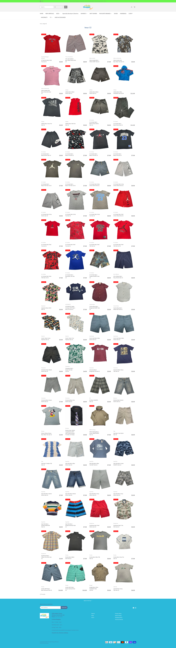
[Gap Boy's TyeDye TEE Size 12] (52, 449)
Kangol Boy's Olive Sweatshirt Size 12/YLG (93, 588)
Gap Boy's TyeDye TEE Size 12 (46, 463)
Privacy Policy (118, 613)
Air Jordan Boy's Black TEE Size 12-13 (46, 183)
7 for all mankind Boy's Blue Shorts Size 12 (70, 59)
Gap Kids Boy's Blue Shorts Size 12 (70, 463)
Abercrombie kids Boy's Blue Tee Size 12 (118, 60)
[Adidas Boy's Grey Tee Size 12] (52, 107)
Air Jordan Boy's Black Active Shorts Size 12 (94, 123)
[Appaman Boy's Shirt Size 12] (52, 292)
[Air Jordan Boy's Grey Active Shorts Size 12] (124, 169)
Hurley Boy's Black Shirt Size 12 (69, 556)
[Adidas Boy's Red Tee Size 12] (76, 107)
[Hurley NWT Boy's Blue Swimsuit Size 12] (52, 572)
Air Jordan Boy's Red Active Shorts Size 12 (118, 214)
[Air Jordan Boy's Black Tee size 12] (124, 139)
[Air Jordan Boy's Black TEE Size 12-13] (52, 169)
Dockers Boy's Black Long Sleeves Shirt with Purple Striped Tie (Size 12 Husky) (70, 431)
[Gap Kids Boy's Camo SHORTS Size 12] (124, 449)
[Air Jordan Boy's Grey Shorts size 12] (52, 200)
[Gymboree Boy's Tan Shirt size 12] (124, 509)
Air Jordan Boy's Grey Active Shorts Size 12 (118, 183)
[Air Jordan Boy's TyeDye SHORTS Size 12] (100, 260)
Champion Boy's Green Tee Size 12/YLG (69, 369)
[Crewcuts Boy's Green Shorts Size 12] (52, 385)
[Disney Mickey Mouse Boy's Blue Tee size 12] (52, 416)
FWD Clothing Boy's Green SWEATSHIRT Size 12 (94, 432)
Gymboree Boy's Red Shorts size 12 (94, 525)
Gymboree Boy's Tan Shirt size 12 (118, 525)
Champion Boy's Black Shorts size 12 (46, 369)
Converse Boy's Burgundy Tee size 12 (94, 369)
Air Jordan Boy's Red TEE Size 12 (94, 244)
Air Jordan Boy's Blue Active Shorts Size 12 (94, 183)
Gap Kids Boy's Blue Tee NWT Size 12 (94, 463)
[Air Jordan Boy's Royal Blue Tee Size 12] (76, 260)
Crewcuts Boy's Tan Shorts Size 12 (70, 399)
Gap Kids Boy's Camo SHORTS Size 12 (118, 463)
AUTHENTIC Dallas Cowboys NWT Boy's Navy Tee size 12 (70, 307)
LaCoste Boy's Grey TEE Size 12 (118, 588)
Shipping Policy (118, 617)
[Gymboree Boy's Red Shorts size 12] (100, 509)
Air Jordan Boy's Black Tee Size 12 (69, 153)
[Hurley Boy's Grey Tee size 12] (124, 541)
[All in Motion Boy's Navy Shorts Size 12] (124, 260)
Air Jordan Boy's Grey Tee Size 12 (70, 214)
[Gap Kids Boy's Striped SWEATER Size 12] (52, 509)
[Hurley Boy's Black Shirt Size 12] (76, 541)
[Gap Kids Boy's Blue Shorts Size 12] (76, 449)
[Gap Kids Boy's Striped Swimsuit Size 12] (76, 509)
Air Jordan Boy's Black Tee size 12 (117, 153)
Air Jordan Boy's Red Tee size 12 (46, 244)
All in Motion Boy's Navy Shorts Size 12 (118, 276)
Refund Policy (118, 615)
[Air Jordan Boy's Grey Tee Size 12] (76, 200)
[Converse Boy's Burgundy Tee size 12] (100, 354)
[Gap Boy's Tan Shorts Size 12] (124, 416)
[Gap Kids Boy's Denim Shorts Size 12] (52, 479)
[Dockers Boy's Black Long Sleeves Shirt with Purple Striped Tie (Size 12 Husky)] (76, 416)
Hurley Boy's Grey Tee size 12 (118, 556)
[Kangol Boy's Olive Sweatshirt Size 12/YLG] (100, 572)
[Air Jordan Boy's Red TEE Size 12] (100, 230)
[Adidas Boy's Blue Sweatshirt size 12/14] (124, 76)
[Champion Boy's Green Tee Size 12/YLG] (76, 354)
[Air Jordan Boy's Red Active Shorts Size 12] (124, 200)
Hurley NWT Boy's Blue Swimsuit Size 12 (46, 588)
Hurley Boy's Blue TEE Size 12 (94, 556)
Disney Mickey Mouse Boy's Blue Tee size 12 (46, 433)
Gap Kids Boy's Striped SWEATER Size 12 (45, 524)
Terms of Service (119, 619)
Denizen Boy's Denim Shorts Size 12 (118, 399)
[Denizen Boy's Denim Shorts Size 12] (124, 385)
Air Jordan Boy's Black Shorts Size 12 (46, 153)
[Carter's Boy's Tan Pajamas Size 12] (76, 323)
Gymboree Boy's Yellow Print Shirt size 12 (46, 556)
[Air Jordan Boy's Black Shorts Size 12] (52, 139)
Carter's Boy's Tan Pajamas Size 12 (69, 338)
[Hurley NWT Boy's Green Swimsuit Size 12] (76, 572)
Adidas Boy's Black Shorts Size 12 (69, 91)
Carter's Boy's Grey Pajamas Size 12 (45, 338)
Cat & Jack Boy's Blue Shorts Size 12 (94, 338)
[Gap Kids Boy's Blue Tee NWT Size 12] (100, 449)
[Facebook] (40, 1)
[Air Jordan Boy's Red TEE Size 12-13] (124, 230)
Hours (92, 617)
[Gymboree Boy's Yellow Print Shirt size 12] (52, 541)
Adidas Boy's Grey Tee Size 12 (46, 123)
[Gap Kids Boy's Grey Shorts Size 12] (100, 479)
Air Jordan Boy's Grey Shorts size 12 (46, 214)
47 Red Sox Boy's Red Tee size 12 (46, 59)
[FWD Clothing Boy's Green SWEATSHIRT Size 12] (100, 416)
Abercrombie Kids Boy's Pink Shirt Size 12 (46, 91)
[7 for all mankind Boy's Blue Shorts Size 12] (76, 44)
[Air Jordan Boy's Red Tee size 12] (52, 230)
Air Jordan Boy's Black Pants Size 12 (118, 123)
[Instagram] (42, 1)
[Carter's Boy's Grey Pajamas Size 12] (52, 323)
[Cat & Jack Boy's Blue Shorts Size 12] (100, 323)
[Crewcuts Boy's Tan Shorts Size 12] (76, 385)
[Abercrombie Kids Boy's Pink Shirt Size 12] (52, 76)
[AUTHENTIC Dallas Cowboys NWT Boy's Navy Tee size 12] (76, 292)
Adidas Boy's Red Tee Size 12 (70, 123)
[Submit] (65, 7)
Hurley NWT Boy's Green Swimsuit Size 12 (70, 588)
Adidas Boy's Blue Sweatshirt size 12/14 (118, 91)
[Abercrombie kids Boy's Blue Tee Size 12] (124, 44)
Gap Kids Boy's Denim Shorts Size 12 (46, 493)
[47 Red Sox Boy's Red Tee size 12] (52, 44)
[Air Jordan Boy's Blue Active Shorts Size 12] (100, 169)
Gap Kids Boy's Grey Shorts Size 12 (94, 493)
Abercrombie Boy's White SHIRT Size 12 (94, 60)
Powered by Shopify (44, 643)
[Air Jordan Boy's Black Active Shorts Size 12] (100, 107)
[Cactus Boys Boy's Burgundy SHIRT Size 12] (100, 292)
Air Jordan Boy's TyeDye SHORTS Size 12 (94, 275)
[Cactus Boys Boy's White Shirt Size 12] (124, 292)
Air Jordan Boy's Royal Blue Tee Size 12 (70, 275)
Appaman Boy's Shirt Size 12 (46, 307)
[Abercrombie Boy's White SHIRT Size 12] (100, 44)
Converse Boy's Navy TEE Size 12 (118, 369)
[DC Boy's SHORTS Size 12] (100, 385)
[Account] (131, 7)
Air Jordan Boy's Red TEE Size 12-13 (118, 244)
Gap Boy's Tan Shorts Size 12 (118, 433)
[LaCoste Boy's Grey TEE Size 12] (124, 572)
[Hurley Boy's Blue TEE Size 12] (100, 541)
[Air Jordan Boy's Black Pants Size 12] (124, 107)
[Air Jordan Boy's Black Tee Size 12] (76, 139)
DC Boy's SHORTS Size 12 (93, 399)
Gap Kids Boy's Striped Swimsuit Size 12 (70, 524)
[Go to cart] (134, 7)
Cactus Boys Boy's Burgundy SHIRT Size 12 (94, 307)
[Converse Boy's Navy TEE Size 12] (124, 354)
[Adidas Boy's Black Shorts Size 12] (76, 76)
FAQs (92, 615)
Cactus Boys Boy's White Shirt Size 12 (117, 307)
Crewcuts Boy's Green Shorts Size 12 (46, 399)
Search (93, 613)
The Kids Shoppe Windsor (53, 641)
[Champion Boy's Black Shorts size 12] (52, 354)
